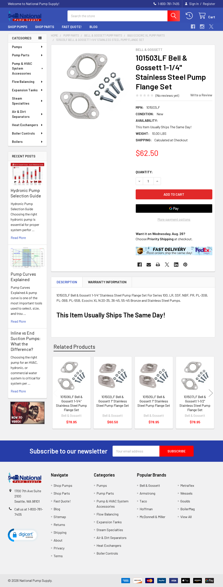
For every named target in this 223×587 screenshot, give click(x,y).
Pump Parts (20, 55)
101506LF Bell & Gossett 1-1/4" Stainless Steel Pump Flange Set (71, 403)
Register (209, 4)
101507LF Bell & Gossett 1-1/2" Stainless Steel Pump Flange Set (194, 403)
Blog (94, 27)
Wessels (186, 493)
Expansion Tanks (25, 90)
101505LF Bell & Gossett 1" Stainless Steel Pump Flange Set (153, 401)
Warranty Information (107, 282)
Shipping (60, 532)
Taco (143, 501)
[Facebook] (193, 26)
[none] (92, 85)
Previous (55, 393)
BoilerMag (187, 509)
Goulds (185, 501)
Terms (58, 556)
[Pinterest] (185, 264)
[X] (211, 26)
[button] (27, 413)
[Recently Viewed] (190, 15)
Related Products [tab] (74, 346)
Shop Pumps (17, 27)
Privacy (59, 548)
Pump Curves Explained (23, 276)
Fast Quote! (72, 27)
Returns (59, 524)
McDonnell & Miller (152, 517)
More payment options (173, 219)
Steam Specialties (20, 100)
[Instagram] (202, 26)
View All (186, 517)
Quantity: (144, 172)
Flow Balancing (23, 81)
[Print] (158, 264)
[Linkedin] (176, 264)
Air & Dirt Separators (21, 114)
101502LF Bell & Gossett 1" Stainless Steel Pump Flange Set (112, 401)
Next (210, 393)
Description (67, 282)
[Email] (149, 264)
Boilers (17, 141)
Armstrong (147, 493)
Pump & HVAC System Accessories (22, 68)
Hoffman (146, 509)
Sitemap (60, 517)
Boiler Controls (23, 133)
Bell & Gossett (150, 485)
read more (18, 237)
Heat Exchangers (25, 125)
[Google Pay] (174, 208)
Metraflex (187, 485)
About (58, 540)
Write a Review (201, 95)
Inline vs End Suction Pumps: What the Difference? (26, 341)
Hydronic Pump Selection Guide (26, 193)
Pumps (17, 47)
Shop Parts (44, 27)
